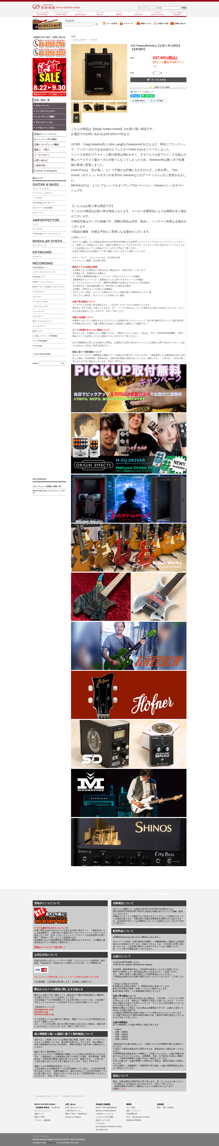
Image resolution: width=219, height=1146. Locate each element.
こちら (122, 1088)
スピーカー (37, 296)
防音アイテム (38, 331)
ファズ (93, 40)
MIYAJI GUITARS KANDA (106, 1111)
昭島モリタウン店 (103, 1120)
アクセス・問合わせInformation (176, 13)
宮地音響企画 (131, 1114)
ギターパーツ (38, 213)
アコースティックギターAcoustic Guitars (61, 13)
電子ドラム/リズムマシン (42, 321)
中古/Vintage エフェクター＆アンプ (46, 234)
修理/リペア (39, 1114)
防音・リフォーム (133, 1111)
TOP (73, 36)
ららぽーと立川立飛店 (104, 1117)
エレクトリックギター (41, 188)
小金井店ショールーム (104, 1114)
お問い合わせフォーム (74, 1107)
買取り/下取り (40, 1117)
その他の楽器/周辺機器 (42, 354)
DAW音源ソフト (39, 277)
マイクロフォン (39, 292)
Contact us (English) (73, 1117)
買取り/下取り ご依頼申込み (76, 1114)
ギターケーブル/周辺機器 (42, 208)
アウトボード (38, 316)
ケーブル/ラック (39, 326)
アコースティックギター (42, 193)
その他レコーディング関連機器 (45, 336)
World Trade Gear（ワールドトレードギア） (49, 492)
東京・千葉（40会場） (166, 1107)
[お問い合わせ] (177, 25)
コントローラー (39, 311)
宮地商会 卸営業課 (133, 1120)
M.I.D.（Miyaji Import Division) (138, 1117)
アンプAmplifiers (119, 13)
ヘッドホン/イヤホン (41, 301)
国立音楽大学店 (102, 1130)
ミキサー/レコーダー (41, 306)
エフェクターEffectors (100, 13)
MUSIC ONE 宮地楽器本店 (106, 1107)
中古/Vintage (37, 346)
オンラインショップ (42, 1111)
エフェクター (80, 40)
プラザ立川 (100, 1123)
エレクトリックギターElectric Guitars (42, 13)
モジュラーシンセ (40, 245)
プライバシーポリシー (41, 1136)
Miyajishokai (51, 1143)
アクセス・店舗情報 (42, 1120)
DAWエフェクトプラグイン (43, 282)
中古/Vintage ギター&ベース (44, 203)
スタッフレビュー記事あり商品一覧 (47, 486)
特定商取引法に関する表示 (73, 1096)
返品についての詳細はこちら (144, 92)
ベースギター (38, 198)
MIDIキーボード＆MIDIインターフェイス (49, 287)
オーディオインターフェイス (44, 272)
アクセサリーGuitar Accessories (157, 13)
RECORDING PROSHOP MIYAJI (109, 1127)
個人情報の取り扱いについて (47, 1096)
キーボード (37, 256)
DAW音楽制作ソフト (41, 267)
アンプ (35, 224)
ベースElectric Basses (80, 13)
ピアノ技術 (130, 1107)
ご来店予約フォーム (73, 1111)
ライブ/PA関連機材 (40, 341)
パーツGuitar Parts (138, 13)
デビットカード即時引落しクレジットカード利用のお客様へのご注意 (66, 977)
